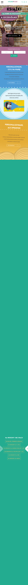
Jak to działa (11, 82)
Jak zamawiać (11, 145)
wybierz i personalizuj (12, 35)
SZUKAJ (15, 55)
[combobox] (6, 52)
